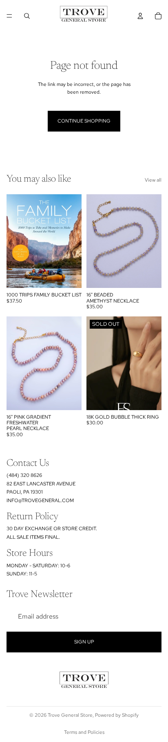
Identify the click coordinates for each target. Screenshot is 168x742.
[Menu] (9, 16)
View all (153, 180)
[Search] (27, 16)
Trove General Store (70, 715)
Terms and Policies (84, 732)
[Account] (140, 16)
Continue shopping (84, 121)
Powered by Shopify (117, 715)
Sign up (84, 642)
